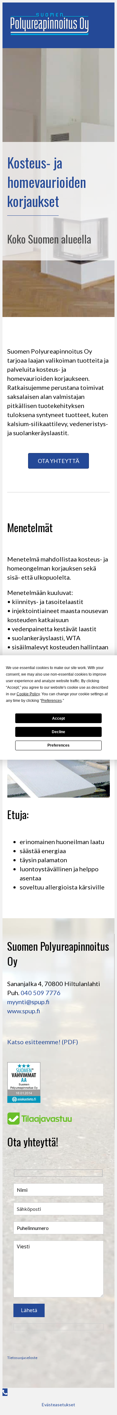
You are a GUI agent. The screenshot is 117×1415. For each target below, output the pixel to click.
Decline (58, 732)
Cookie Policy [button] (28, 694)
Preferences (58, 745)
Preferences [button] (51, 700)
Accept (58, 718)
